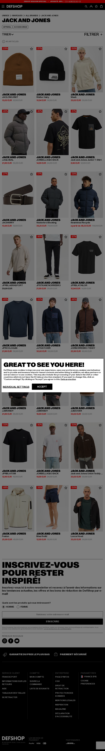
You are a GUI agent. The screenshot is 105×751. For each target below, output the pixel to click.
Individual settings (16, 387)
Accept (42, 387)
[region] (52, 375)
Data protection (68, 379)
